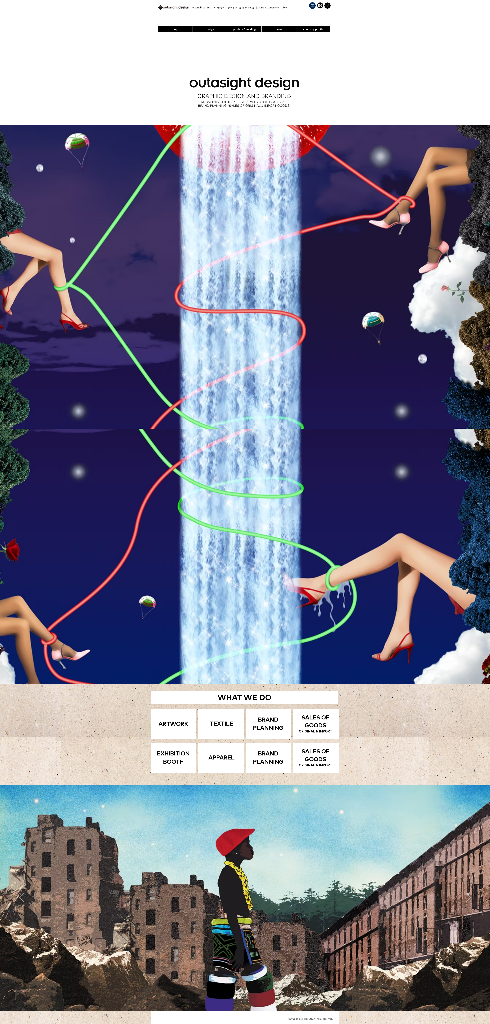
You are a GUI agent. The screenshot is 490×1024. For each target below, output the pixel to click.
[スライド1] (241, 1001)
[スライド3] (248, 1001)
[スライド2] (245, 1001)
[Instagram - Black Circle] (327, 5)
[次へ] (468, 898)
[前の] (21, 898)
